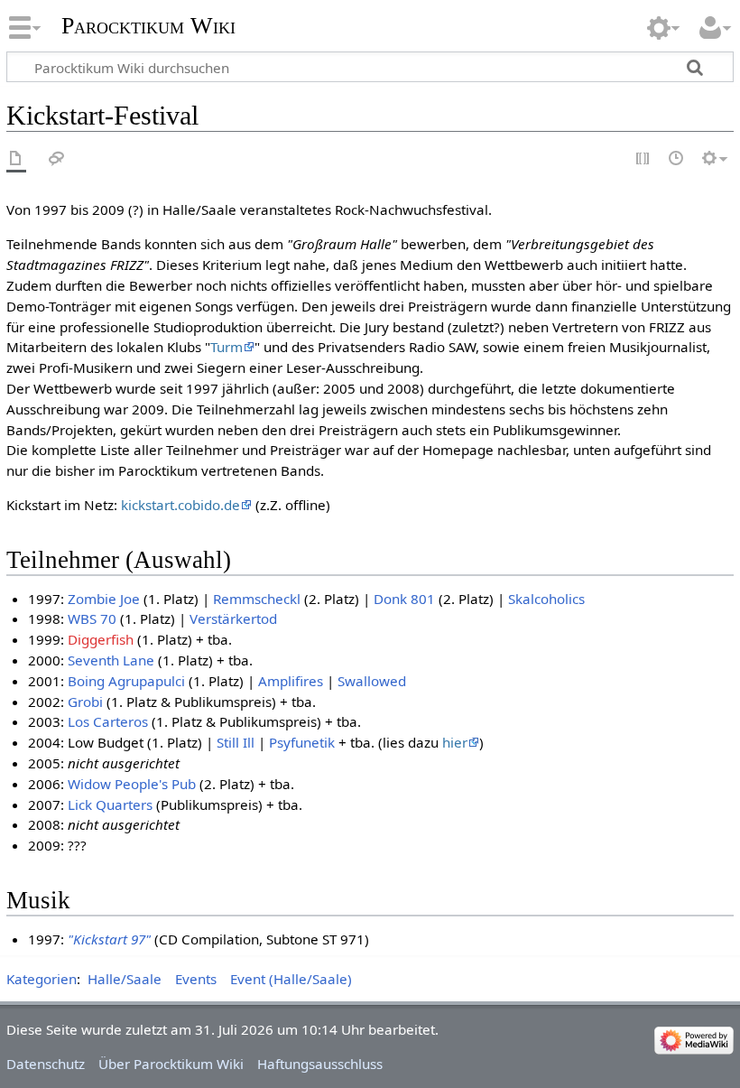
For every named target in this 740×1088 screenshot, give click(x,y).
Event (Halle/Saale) (291, 979)
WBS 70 (92, 618)
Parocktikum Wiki (148, 24)
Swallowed (372, 681)
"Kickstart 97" (109, 939)
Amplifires (290, 681)
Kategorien (41, 979)
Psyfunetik (302, 742)
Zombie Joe (104, 599)
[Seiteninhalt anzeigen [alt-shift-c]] (16, 159)
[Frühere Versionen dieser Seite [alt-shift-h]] (677, 159)
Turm (226, 347)
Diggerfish (101, 639)
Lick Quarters (110, 804)
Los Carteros (108, 721)
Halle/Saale (125, 979)
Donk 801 (404, 599)
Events (196, 979)
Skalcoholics (546, 599)
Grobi (85, 702)
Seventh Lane (111, 660)
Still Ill (235, 742)
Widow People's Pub (132, 784)
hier (454, 742)
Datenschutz (45, 1064)
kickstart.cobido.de (180, 505)
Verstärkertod (233, 618)
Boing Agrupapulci (126, 681)
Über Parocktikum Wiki (171, 1064)
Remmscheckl (257, 599)
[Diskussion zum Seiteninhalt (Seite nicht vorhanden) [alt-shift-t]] (57, 159)
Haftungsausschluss (320, 1064)
